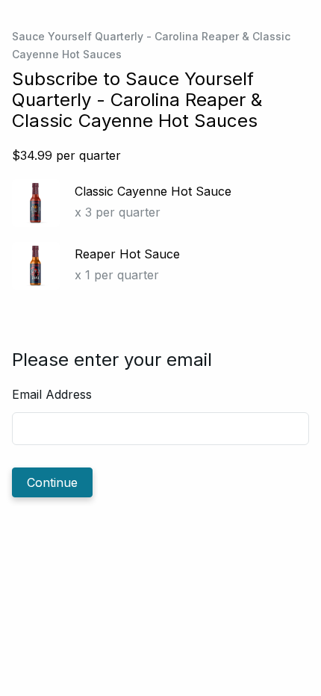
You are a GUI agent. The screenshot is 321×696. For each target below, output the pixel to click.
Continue (52, 482)
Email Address (52, 394)
